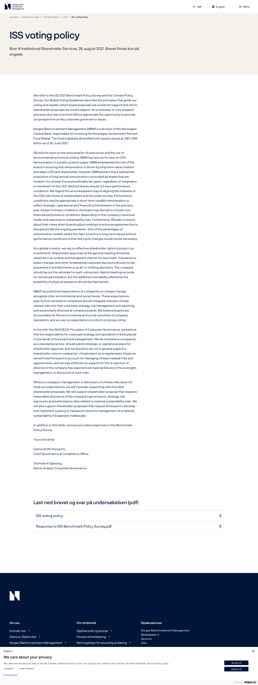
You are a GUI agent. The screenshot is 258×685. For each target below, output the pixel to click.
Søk (197, 6)
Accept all (236, 663)
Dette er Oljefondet (23, 636)
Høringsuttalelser (51, 17)
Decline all (236, 669)
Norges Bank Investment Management (36, 642)
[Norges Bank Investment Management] (14, 7)
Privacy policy (10, 675)
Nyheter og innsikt (30, 17)
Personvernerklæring (91, 636)
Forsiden (14, 17)
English (7, 651)
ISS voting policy (80, 17)
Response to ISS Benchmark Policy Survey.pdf (74, 526)
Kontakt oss (18, 630)
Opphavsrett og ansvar (92, 630)
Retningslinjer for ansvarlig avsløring (102, 642)
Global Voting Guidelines (67, 100)
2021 (65, 17)
